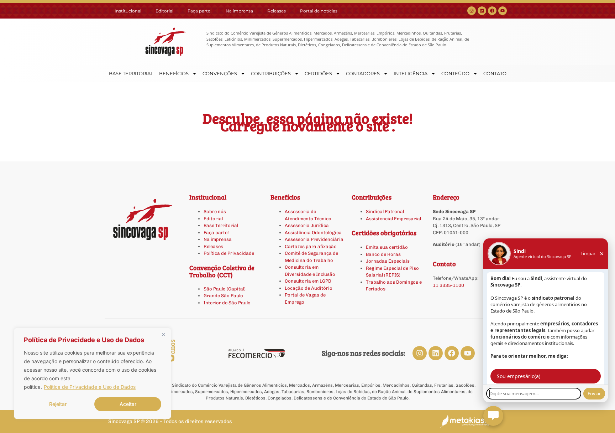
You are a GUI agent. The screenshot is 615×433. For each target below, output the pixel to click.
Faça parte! (199, 11)
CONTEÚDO (455, 73)
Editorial (164, 11)
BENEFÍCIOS (174, 73)
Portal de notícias (318, 11)
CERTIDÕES (318, 73)
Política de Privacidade (229, 253)
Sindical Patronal (385, 211)
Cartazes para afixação (311, 246)
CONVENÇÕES (220, 73)
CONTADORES (363, 73)
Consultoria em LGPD (308, 281)
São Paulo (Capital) (225, 289)
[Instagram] (471, 10)
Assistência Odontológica (313, 232)
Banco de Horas (383, 254)
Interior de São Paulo (227, 302)
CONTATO (494, 73)
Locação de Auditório (308, 288)
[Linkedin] (482, 10)
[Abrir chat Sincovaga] (493, 416)
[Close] (163, 334)
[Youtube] (502, 10)
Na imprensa (239, 11)
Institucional (128, 11)
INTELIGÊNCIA (410, 73)
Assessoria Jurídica (307, 225)
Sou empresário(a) (518, 376)
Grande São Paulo (223, 295)
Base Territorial (221, 225)
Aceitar (128, 404)
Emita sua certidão (387, 247)
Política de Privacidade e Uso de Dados (90, 387)
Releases (276, 11)
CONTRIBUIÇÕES (271, 73)
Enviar (594, 393)
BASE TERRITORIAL (131, 73)
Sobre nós (215, 211)
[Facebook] (492, 10)
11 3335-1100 (448, 285)
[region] (92, 373)
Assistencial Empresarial (393, 218)
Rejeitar (58, 404)
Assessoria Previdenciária (314, 239)
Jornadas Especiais (388, 261)
